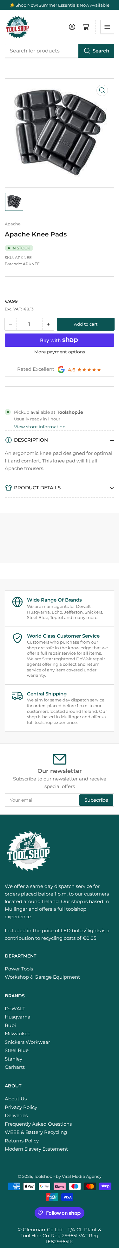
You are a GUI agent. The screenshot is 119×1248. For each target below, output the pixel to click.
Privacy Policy (21, 1107)
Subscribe (96, 800)
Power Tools (19, 969)
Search (101, 51)
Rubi (10, 1025)
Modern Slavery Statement (36, 1149)
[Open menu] (107, 27)
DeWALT (15, 1009)
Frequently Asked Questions (38, 1124)
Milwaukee (17, 1034)
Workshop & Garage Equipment (42, 977)
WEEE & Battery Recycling (36, 1132)
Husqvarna (17, 1017)
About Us (16, 1099)
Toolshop (43, 1176)
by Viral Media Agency (79, 1176)
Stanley (13, 1059)
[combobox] (59, 51)
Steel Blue (17, 1050)
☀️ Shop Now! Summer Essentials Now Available (59, 5)
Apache (13, 223)
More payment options (59, 352)
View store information (39, 427)
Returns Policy (22, 1141)
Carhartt (15, 1067)
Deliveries (16, 1115)
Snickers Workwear (27, 1042)
